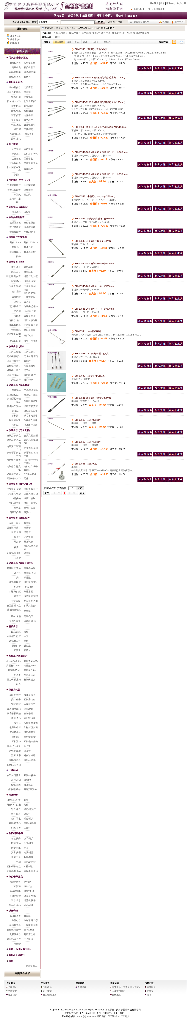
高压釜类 (16, 67)
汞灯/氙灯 (16, 814)
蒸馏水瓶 (28, 591)
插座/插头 (28, 818)
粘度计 (17, 547)
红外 (26, 804)
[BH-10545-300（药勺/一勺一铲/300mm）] (56, 325)
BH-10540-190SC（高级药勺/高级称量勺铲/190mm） (101, 127)
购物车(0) (15, 39)
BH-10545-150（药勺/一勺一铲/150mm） (95, 263)
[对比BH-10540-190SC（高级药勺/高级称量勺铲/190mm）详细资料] (160, 144)
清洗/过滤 (28, 852)
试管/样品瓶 (15, 641)
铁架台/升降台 (14, 775)
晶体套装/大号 (31, 163)
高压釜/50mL (30, 665)
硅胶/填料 (28, 379)
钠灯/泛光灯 (30, 809)
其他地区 (116, 994)
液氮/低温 (16, 110)
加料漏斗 (16, 425)
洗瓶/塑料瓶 (30, 732)
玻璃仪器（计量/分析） (20, 517)
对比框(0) (15, 43)
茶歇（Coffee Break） (20, 949)
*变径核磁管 (15, 227)
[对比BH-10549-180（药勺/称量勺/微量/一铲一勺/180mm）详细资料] (160, 166)
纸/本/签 (28, 886)
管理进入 (124, 1016)
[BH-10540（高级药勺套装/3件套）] (56, 68)
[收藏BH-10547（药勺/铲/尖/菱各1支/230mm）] (175, 232)
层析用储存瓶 (14, 361)
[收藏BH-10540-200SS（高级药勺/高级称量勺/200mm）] (175, 94)
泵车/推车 (16, 115)
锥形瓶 (17, 573)
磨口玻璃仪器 (49, 994)
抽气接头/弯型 (14, 493)
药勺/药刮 (16, 780)
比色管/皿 (28, 537)
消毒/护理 (16, 852)
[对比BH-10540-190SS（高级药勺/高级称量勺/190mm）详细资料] (160, 119)
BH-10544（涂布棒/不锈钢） (89, 331)
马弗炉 (17, 943)
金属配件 (28, 169)
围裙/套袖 (16, 843)
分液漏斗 (16, 411)
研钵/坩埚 (16, 616)
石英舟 (17, 650)
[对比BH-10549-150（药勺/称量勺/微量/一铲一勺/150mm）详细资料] (160, 188)
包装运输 (114, 983)
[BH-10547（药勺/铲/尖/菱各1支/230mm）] (56, 234)
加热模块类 (15, 63)
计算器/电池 (30, 895)
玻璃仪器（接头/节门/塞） (22, 484)
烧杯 (18, 577)
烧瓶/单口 (16, 267)
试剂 (11, 961)
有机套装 (28, 149)
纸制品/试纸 (30, 760)
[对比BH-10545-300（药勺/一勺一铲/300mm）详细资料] (160, 322)
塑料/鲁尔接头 (31, 741)
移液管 (27, 527)
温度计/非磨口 (14, 527)
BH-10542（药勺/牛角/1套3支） (90, 375)
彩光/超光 (16, 809)
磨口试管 (28, 335)
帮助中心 (170, 3)
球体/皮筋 (16, 718)
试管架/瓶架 (15, 750)
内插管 (17, 557)
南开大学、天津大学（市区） (126, 987)
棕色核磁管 (29, 227)
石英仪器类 (29, 67)
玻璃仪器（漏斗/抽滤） (20, 385)
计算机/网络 (30, 900)
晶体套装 (28, 158)
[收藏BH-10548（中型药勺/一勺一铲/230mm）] (175, 210)
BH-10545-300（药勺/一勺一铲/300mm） (95, 309)
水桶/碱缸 (28, 866)
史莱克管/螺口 (14, 474)
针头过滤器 (29, 755)
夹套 (26, 636)
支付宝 (150, 991)
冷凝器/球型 (15, 285)
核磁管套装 (15, 222)
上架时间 (106, 42)
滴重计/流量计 (14, 929)
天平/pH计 (29, 929)
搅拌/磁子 (16, 699)
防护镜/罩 (16, 848)
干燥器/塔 (16, 601)
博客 (99, 15)
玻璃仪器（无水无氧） (20, 430)
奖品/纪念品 (15, 905)
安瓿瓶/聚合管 (31, 325)
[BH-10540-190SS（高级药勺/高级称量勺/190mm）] (56, 119)
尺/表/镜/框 (15, 891)
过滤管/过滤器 (31, 276)
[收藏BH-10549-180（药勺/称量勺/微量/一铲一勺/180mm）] (175, 166)
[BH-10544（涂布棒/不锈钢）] (56, 347)
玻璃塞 (17, 507)
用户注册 (154, 3)
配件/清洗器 (30, 232)
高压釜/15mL (30, 670)
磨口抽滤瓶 (29, 329)
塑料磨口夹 (29, 699)
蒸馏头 (17, 301)
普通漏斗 (16, 390)
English (132, 15)
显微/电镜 (16, 106)
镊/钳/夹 (28, 780)
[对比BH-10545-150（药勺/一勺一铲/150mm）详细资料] (160, 277)
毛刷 (18, 862)
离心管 (27, 746)
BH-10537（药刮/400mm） (88, 442)
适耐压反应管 (14, 190)
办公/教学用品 (16, 876)
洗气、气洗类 (30, 341)
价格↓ (86, 42)
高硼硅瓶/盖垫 (14, 568)
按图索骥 (87, 15)
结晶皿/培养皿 (31, 601)
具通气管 (28, 247)
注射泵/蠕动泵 (31, 920)
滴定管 (27, 532)
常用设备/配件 (16, 82)
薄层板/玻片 (30, 375)
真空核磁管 (29, 222)
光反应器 (28, 87)
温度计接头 (29, 498)
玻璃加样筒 (15, 732)
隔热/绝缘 (28, 709)
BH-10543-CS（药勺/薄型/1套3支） (92, 353)
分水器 (27, 301)
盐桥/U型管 (15, 621)
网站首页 (59, 15)
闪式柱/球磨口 (31, 356)
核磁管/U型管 (14, 636)
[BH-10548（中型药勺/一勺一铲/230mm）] (56, 212)
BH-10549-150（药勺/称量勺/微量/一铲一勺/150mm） (101, 174)
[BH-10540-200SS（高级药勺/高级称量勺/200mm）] (56, 95)
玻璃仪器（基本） (18, 262)
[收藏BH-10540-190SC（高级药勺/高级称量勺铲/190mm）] (175, 144)
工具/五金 (13, 770)
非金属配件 (15, 163)
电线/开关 (16, 828)
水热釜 (17, 675)
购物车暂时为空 (141, 22)
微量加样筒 (15, 727)
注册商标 (12, 994)
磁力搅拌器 (15, 87)
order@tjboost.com (86, 1016)
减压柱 (27, 361)
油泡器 (17, 315)
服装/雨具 (28, 838)
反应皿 (27, 645)
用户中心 (178, 22)
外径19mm (15, 242)
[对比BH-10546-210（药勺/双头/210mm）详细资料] (160, 254)
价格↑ (77, 42)
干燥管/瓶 (16, 329)
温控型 (27, 212)
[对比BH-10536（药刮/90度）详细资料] (160, 481)
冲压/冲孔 (28, 134)
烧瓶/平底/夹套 (13, 276)
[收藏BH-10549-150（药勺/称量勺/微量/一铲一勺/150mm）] (175, 188)
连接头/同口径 (31, 489)
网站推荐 (58, 42)
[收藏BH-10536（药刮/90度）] (175, 481)
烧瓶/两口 (28, 267)
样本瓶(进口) (30, 573)
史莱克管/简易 (14, 435)
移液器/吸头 (30, 695)
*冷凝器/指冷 (30, 474)
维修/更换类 (15, 76)
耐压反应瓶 (15, 252)
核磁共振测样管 (16, 217)
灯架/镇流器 (15, 823)
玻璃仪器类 (29, 63)
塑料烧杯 (16, 736)
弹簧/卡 (27, 512)
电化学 (27, 92)
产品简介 (45, 983)
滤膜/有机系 (15, 760)
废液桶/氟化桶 (14, 871)
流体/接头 (16, 138)
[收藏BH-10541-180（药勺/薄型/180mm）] (175, 411)
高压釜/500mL (13, 661)
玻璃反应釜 (15, 341)
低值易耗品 (14, 689)
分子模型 (13, 144)
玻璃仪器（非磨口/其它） (21, 563)
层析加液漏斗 (14, 375)
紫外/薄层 (28, 106)
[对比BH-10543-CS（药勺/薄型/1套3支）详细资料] (160, 367)
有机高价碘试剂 (16, 955)
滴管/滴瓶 (28, 587)
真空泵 (27, 915)
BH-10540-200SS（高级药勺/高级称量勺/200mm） (100, 77)
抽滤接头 (16, 498)
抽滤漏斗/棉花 (31, 395)
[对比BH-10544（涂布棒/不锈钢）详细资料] (160, 345)
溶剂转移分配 (30, 320)
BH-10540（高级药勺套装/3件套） (91, 49)
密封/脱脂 (28, 713)
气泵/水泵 (16, 124)
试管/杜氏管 (15, 582)
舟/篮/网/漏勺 (30, 789)
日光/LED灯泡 (14, 804)
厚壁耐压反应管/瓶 (18, 237)
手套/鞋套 (28, 843)
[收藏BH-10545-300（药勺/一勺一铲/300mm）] (175, 322)
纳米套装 (16, 154)
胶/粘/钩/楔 (15, 895)
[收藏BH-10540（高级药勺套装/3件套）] (175, 70)
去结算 (165, 22)
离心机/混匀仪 (14, 939)
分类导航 (73, 15)
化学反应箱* (30, 101)
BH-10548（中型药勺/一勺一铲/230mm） (95, 196)
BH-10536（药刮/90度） (87, 463)
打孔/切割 (28, 784)
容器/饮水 (16, 900)
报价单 (120, 15)
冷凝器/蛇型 (30, 285)
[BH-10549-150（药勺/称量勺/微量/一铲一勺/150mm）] (56, 190)
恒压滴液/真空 (31, 406)
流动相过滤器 (30, 425)
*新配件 (17, 174)
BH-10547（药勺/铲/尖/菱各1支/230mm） (95, 218)
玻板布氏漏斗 (30, 420)
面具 (26, 848)
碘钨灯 (27, 814)
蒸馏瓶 (17, 596)
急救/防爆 (16, 838)
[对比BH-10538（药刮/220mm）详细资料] (160, 433)
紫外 (26, 800)
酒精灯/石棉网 (14, 764)
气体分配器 (15, 134)
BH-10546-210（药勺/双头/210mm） (93, 241)
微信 (149, 994)
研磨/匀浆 (28, 616)
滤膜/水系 (16, 755)
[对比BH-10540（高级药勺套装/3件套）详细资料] (160, 70)
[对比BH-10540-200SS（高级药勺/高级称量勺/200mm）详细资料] (160, 94)
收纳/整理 (28, 857)
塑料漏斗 (16, 741)
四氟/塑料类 (15, 72)
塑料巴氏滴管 (14, 746)
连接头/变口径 (31, 493)
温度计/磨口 (15, 523)
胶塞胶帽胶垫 (14, 713)
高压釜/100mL (13, 665)
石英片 (27, 650)
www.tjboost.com (74, 1009)
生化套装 (16, 158)
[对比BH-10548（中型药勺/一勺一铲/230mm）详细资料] (160, 210)
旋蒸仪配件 (29, 124)
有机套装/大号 (31, 154)
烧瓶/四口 (28, 271)
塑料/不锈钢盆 (14, 866)
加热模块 (47, 987)
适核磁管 (28, 190)
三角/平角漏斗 (31, 390)
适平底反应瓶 (14, 185)
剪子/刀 (17, 886)
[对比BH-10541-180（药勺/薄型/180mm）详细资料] (160, 411)
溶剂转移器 (29, 718)
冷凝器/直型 (30, 281)
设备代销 (13, 910)
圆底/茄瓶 (16, 631)
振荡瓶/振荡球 (31, 596)
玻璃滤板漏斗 (14, 395)
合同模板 (81, 987)
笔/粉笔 (27, 882)
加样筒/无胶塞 (31, 727)
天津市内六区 (118, 991)
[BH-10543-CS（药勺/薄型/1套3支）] (56, 369)
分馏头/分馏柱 (31, 306)
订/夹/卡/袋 (29, 891)
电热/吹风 (28, 115)
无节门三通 (29, 507)
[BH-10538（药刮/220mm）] (56, 435)
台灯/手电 (16, 818)
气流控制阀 (29, 365)
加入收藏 (181, 3)
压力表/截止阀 (14, 679)
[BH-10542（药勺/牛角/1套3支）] (56, 391)
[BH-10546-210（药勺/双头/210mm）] (56, 257)
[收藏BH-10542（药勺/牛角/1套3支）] (175, 389)
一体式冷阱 (15, 297)
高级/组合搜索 (115, 22)
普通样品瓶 (29, 568)
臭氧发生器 (15, 934)
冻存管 (27, 750)
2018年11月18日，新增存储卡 (149, 9)
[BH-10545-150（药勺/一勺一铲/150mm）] (56, 279)
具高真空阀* (30, 252)
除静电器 (28, 96)
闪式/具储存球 (14, 356)
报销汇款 (149, 983)
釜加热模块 (29, 679)
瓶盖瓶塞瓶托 (14, 709)
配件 (18, 256)
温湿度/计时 (15, 695)
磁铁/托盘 (16, 784)
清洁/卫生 (16, 857)
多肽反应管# (30, 605)
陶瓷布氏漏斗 (14, 406)
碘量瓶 (27, 553)
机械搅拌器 (15, 925)
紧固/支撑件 (30, 775)
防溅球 (17, 311)
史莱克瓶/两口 (31, 448)
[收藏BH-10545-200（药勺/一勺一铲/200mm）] (175, 300)
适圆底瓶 (16, 212)
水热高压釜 (29, 675)
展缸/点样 (16, 379)
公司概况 (10, 983)
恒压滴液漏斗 (30, 400)
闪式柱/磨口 (30, 351)
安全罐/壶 (28, 939)
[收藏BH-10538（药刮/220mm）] (175, 433)
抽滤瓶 (27, 577)
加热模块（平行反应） (20, 180)
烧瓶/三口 (16, 271)
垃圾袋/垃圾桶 (31, 871)
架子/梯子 (16, 120)
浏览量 (95, 42)
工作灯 (27, 828)
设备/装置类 (30, 72)
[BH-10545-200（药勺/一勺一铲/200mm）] (56, 302)
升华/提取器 (15, 325)
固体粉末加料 (14, 101)
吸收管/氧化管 (14, 553)
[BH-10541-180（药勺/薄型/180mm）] (56, 413)
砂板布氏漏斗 (30, 411)
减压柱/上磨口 (14, 370)
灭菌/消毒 (28, 129)
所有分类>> (32, 966)
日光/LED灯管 (14, 800)
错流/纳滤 (16, 96)
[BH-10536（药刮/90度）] (56, 481)
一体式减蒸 (29, 297)
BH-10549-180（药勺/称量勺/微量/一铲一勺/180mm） (101, 152)
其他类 (27, 76)
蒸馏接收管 (15, 306)
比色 (26, 631)
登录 (162, 3)
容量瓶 (27, 523)
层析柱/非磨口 (14, 365)
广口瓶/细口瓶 (14, 591)
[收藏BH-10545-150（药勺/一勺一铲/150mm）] (175, 277)
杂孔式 (17, 194)
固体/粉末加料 (14, 478)
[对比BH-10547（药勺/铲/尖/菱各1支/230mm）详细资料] (160, 232)
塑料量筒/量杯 (31, 736)
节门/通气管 (15, 503)
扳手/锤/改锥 (14, 789)
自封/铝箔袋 (30, 862)
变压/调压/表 (30, 823)
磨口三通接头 (30, 503)
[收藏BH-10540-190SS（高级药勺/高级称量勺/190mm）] (175, 119)
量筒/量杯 (16, 532)
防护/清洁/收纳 (16, 833)
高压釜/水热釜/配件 (18, 655)
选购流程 (80, 983)
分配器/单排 (15, 320)
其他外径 (16, 247)
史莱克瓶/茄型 (31, 435)
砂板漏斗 (16, 415)
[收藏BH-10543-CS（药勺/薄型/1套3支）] (175, 367)
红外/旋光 (28, 110)
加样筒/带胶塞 (31, 723)
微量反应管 (15, 232)
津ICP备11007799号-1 (108, 1016)
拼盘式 (27, 194)
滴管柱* (28, 370)
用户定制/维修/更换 (18, 57)
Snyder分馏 (30, 311)
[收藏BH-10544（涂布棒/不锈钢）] (175, 345)
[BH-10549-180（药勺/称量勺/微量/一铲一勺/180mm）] (56, 168)
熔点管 (17, 541)
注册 (12, 36)
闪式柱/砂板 (15, 351)
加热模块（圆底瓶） (19, 206)
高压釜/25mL (14, 670)
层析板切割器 (14, 92)
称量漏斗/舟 (15, 420)
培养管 (17, 587)
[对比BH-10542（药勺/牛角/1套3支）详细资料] (160, 389)
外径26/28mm (31, 242)
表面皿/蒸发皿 (14, 605)
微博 (108, 15)
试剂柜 (17, 129)
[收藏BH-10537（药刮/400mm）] (175, 455)
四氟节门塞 (15, 512)
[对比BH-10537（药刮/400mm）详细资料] (160, 455)
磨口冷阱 (16, 291)
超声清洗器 (29, 934)
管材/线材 (16, 704)
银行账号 (151, 987)
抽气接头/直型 (14, 489)
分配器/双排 (30, 315)
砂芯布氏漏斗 (30, 415)
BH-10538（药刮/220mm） (88, 420)
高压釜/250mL (31, 661)
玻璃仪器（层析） (18, 346)
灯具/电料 (13, 794)
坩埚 (26, 641)
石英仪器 (13, 626)
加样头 (17, 723)
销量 (69, 42)
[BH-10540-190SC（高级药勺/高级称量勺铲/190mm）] (56, 144)
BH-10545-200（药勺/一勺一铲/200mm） (95, 286)
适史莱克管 (29, 185)
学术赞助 (12, 991)
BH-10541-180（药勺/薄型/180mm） (93, 398)
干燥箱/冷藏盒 (31, 925)
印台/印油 (28, 905)
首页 (58, 28)
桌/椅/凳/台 (15, 882)
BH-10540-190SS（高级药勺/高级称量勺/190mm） (100, 102)
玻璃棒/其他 (30, 621)
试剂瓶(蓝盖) (30, 582)
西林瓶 (27, 611)
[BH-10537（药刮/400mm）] (56, 457)
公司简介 (12, 987)
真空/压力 (28, 120)
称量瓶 (17, 537)
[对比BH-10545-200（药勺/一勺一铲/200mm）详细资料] (160, 300)
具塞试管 (28, 541)
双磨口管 (16, 645)
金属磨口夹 (29, 704)
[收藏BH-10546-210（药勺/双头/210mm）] (175, 254)
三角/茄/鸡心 (14, 281)
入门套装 (16, 149)
